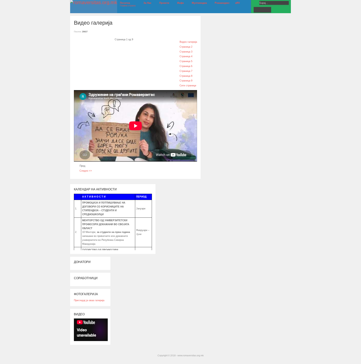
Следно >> (86, 170)
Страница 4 (186, 56)
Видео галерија (188, 41)
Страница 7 (186, 71)
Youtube (262, 10)
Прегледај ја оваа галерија (89, 300)
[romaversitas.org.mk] (93, 2)
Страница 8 (186, 75)
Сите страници (188, 85)
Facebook (256, 10)
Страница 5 (186, 61)
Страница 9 (186, 80)
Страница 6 (186, 66)
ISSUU (268, 10)
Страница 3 (186, 51)
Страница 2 (186, 46)
